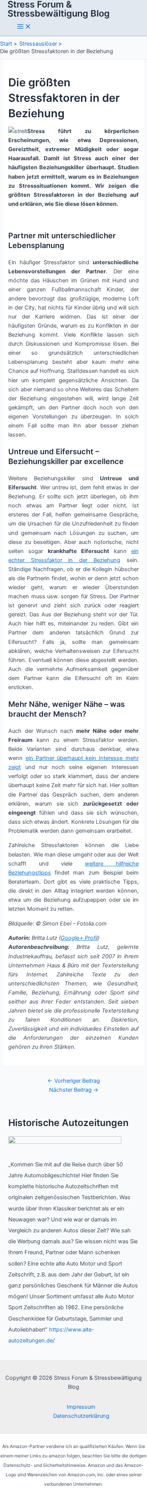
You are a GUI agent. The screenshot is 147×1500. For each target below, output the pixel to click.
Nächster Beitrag (73, 1089)
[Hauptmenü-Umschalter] (24, 27)
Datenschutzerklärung (81, 1416)
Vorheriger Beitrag (73, 1080)
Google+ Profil (79, 938)
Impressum (81, 1406)
